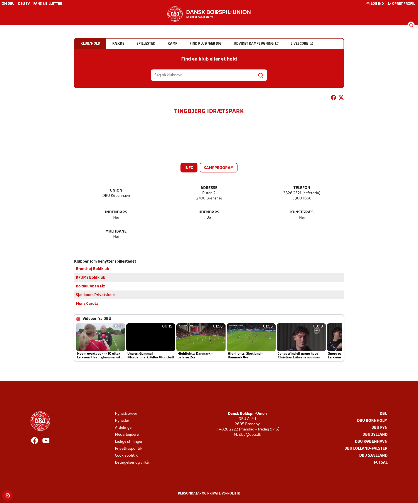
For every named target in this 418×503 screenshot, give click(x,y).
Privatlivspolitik (128, 449)
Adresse (209, 188)
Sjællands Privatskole (95, 295)
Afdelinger (124, 428)
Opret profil (403, 3)
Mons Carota (87, 304)
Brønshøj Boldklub (92, 269)
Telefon (301, 188)
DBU (384, 414)
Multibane (116, 231)
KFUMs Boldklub (90, 278)
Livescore (299, 43)
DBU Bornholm (372, 421)
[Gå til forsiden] (209, 14)
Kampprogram (219, 168)
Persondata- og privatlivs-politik (209, 493)
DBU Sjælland (373, 455)
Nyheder (122, 421)
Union (116, 190)
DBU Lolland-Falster (366, 449)
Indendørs (116, 212)
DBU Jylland (375, 435)
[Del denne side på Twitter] (341, 98)
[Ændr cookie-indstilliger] (7, 495)
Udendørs (209, 212)
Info (189, 168)
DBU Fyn (379, 428)
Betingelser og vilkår (132, 462)
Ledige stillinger (129, 442)
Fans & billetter (47, 3)
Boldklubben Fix (90, 286)
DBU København (371, 442)
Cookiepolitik (126, 455)
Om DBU (8, 3)
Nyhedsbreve (126, 414)
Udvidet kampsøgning (254, 43)
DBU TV (24, 3)
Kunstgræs (302, 212)
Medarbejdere (127, 435)
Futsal (381, 462)
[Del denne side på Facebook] (333, 98)
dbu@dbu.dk (250, 435)
